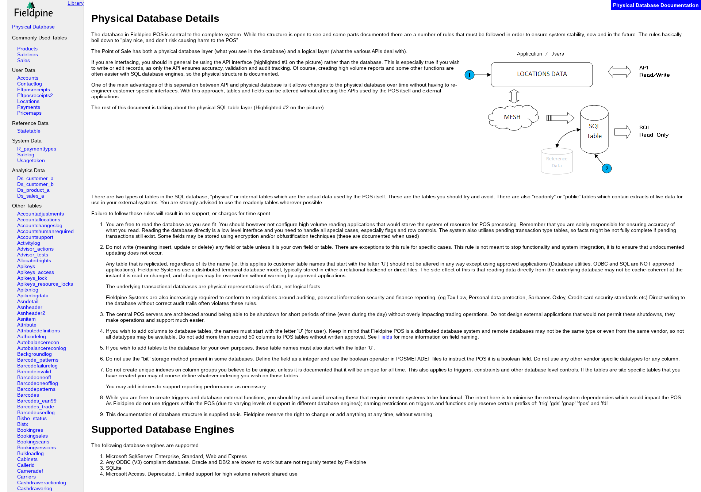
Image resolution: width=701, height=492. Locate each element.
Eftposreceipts (33, 89)
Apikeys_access (35, 272)
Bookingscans (33, 442)
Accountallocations (38, 219)
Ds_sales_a (30, 196)
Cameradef (30, 471)
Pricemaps (29, 113)
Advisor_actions (35, 249)
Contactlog (29, 84)
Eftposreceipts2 (35, 95)
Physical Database (33, 27)
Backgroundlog (34, 354)
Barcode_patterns (37, 360)
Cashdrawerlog (34, 488)
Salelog (25, 154)
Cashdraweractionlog (41, 482)
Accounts (27, 78)
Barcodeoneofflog (37, 383)
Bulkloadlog (30, 453)
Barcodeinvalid (34, 371)
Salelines (27, 54)
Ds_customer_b (35, 184)
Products (27, 49)
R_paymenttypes (36, 149)
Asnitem (26, 319)
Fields (385, 337)
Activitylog (28, 243)
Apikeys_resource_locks (45, 284)
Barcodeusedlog (36, 412)
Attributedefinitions (38, 330)
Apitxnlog (27, 290)
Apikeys (26, 266)
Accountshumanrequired (45, 231)
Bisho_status (32, 418)
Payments (28, 107)
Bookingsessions (36, 447)
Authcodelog (31, 336)
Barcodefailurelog (37, 366)
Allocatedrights (34, 260)
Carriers (26, 477)
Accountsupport (35, 237)
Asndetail (27, 301)
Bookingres (30, 430)
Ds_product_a (33, 190)
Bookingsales (32, 436)
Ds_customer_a (35, 178)
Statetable (29, 131)
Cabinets (27, 459)
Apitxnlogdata (33, 295)
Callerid (26, 465)
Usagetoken (31, 160)
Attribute (27, 325)
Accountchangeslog (39, 225)
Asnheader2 (31, 313)
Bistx (22, 424)
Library (76, 3)
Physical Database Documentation (656, 5)
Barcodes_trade (35, 406)
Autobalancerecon (38, 342)
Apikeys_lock (32, 278)
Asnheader (29, 307)
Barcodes (28, 395)
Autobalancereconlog (41, 348)
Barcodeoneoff (34, 377)
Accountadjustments (40, 214)
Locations (28, 101)
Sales (23, 60)
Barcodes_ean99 (37, 401)
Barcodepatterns (36, 389)
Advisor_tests (32, 255)
